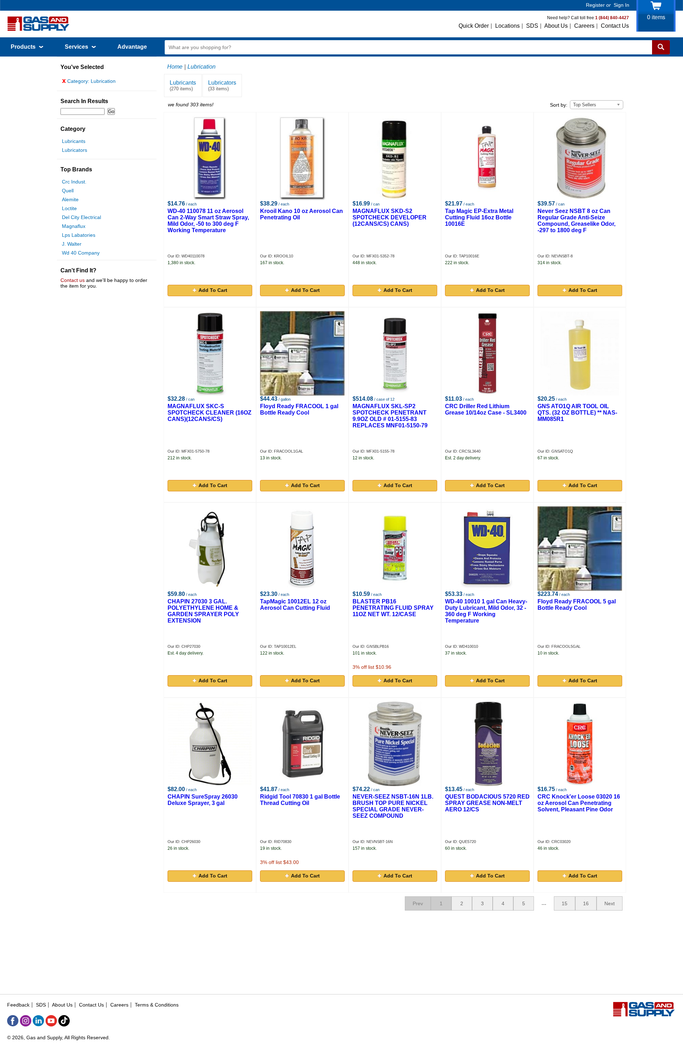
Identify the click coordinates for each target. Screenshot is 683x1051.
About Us (556, 26)
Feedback (18, 1005)
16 (586, 903)
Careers (584, 26)
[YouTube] (51, 1020)
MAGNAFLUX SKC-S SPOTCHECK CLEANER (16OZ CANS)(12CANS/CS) (210, 412)
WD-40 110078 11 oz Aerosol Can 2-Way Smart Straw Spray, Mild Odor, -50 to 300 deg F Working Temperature (208, 220)
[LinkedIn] (38, 1020)
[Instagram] (25, 1020)
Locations (507, 26)
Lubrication (201, 67)
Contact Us (615, 26)
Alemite (70, 199)
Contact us (72, 280)
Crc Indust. (74, 182)
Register (595, 5)
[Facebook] (12, 1020)
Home (174, 67)
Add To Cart (212, 290)
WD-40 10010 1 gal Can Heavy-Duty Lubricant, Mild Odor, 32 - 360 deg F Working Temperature (486, 611)
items (656, 17)
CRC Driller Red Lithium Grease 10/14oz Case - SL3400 (485, 409)
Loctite (69, 208)
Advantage (132, 47)
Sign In (621, 5)
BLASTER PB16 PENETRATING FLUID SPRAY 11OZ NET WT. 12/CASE (393, 607)
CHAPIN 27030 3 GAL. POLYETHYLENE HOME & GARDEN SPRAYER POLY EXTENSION (203, 611)
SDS (532, 26)
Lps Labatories (78, 235)
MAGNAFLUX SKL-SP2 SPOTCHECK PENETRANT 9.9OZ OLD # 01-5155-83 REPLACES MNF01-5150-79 (390, 415)
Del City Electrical (81, 217)
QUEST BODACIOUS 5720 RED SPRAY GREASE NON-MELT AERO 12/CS (487, 803)
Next (609, 903)
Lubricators (74, 150)
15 (564, 903)
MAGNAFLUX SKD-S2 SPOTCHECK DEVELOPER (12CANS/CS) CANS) (390, 217)
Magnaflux (73, 226)
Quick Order (474, 26)
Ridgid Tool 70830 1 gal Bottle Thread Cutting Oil (300, 800)
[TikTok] (64, 1020)
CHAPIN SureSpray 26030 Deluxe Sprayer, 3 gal (203, 800)
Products (24, 47)
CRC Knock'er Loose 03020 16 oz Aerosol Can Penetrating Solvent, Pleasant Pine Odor (579, 803)
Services (77, 47)
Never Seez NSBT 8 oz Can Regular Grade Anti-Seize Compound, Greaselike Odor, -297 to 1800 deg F (576, 220)
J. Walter (71, 244)
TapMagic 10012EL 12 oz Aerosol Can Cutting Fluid (295, 604)
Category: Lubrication (89, 81)
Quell (68, 190)
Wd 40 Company (81, 253)
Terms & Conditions (157, 1005)
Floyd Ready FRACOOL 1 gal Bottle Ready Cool (299, 409)
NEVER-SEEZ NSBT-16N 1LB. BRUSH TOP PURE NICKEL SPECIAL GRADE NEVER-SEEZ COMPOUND (393, 806)
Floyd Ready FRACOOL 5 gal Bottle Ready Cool (577, 604)
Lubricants (73, 141)
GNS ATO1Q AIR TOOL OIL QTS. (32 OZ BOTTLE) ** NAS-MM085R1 (577, 412)
